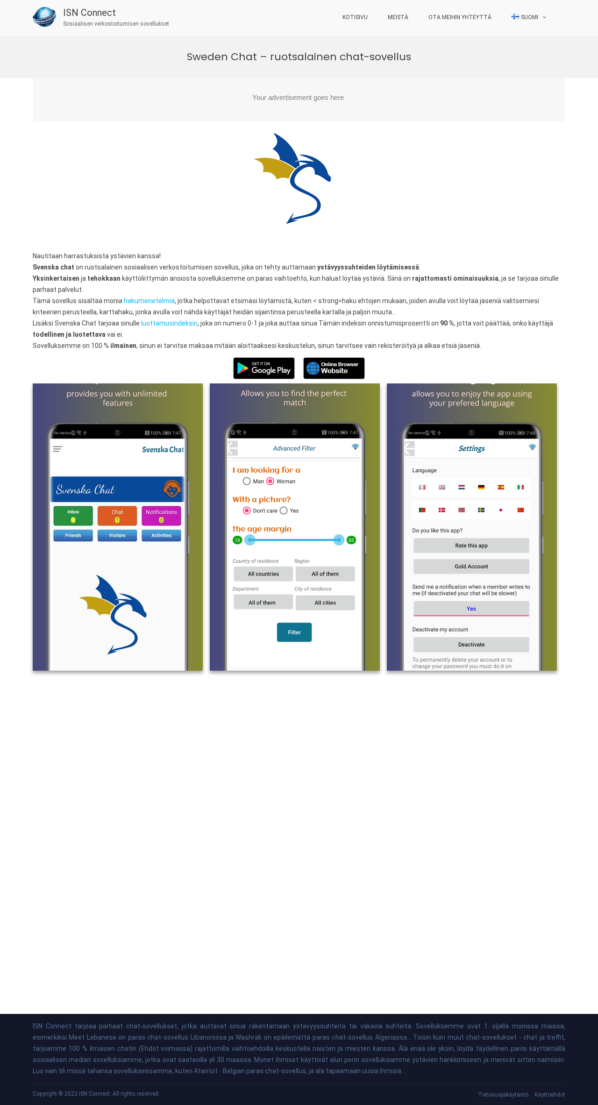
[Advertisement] (299, 100)
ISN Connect (89, 12)
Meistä (398, 17)
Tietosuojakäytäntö (503, 1094)
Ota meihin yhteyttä (459, 17)
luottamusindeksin (169, 323)
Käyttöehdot (549, 1094)
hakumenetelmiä (149, 301)
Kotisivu (355, 17)
